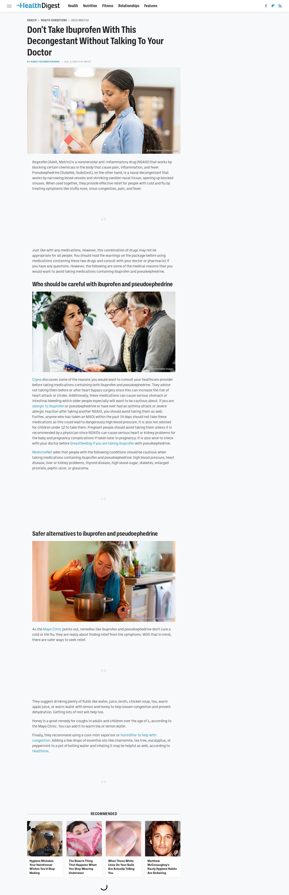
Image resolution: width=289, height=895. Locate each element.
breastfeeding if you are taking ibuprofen (102, 443)
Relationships (128, 6)
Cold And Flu (80, 20)
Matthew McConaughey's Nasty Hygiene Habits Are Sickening (162, 867)
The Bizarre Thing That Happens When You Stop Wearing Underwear (83, 867)
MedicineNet (42, 452)
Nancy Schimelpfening (45, 61)
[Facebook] (266, 7)
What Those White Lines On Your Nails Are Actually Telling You (121, 867)
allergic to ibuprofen (48, 406)
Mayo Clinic (52, 629)
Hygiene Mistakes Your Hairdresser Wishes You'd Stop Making (42, 867)
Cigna (36, 379)
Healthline (40, 751)
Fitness (107, 6)
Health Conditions (54, 20)
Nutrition (90, 6)
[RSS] (280, 7)
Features (150, 6)
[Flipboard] (273, 7)
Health (73, 6)
